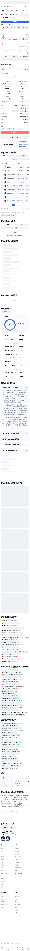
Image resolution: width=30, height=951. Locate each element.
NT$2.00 (11, 708)
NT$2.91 (8, 764)
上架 (2, 921)
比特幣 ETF (4, 887)
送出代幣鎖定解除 (24, 144)
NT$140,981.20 (13, 701)
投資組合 (3, 903)
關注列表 (3, 906)
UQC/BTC (19, 174)
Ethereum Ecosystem (17, 128)
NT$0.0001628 (12, 699)
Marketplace (8, 128)
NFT (2, 900)
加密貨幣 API (4, 889)
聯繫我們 (3, 923)
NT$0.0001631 (12, 790)
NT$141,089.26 (12, 704)
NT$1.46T (9, 6)
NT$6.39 (10, 778)
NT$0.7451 (13, 755)
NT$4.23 (10, 785)
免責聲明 (17, 889)
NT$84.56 (13, 771)
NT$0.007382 (13, 730)
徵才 (16, 898)
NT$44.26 (10, 757)
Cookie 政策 (18, 884)
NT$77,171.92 (11, 694)
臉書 (16, 932)
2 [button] (16, 205)
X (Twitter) (17, 921)
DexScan (3, 892)
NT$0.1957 (10, 727)
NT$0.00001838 (12, 732)
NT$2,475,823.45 (12, 748)
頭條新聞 (3, 884)
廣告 (2, 876)
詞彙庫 (2, 932)
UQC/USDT (19, 167)
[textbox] (17, 250)
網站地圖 (3, 911)
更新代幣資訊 (23, 141)
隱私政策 (17, 878)
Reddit (16, 934)
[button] (11, 205)
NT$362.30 (11, 776)
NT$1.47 (12, 718)
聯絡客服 (3, 926)
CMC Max (3, 881)
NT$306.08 (12, 697)
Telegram (17, 926)
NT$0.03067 (12, 720)
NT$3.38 (12, 725)
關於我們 (17, 873)
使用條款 (17, 876)
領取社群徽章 (23, 146)
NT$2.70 (10, 783)
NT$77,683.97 (11, 760)
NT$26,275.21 (11, 769)
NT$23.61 (9, 781)
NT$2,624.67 (12, 767)
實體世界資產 (4, 895)
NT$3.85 (10, 715)
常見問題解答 (4, 929)
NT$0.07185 (14, 739)
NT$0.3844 (12, 752)
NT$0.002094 (12, 734)
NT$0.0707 (11, 750)
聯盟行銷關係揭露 (12, 215)
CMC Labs (4, 878)
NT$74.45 (10, 774)
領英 (16, 937)
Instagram (17, 929)
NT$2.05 (11, 723)
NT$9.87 (11, 706)
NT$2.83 (12, 713)
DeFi (3, 128)
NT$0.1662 (13, 711)
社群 (16, 923)
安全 (16, 895)
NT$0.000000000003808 (15, 737)
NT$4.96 (10, 792)
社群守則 (17, 887)
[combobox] (15, 59)
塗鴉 (2, 909)
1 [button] (13, 205)
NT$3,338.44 (11, 762)
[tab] (20, 56)
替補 (2, 873)
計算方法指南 (18, 892)
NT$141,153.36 (12, 788)
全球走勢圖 (4, 898)
